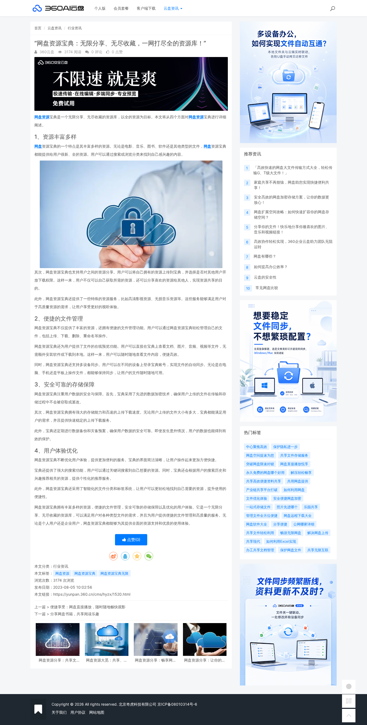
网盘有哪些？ (265, 256)
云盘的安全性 (265, 277)
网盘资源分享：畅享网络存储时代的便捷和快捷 (155, 660)
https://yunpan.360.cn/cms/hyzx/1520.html (91, 594)
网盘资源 (41, 117)
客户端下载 (146, 8)
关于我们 (59, 712)
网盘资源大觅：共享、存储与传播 (106, 660)
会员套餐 (121, 8)
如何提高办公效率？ (271, 266)
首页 (37, 28)
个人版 (100, 8)
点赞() (133, 539)
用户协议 (77, 712)
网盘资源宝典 (84, 573)
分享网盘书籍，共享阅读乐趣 (74, 614)
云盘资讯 (172, 8)
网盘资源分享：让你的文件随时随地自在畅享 (204, 660)
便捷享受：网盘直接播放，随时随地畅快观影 (87, 607)
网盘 (38, 146)
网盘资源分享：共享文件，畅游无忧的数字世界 (57, 660)
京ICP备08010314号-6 (177, 704)
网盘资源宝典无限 (114, 573)
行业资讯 (75, 28)
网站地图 (96, 712)
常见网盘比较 (267, 287)
